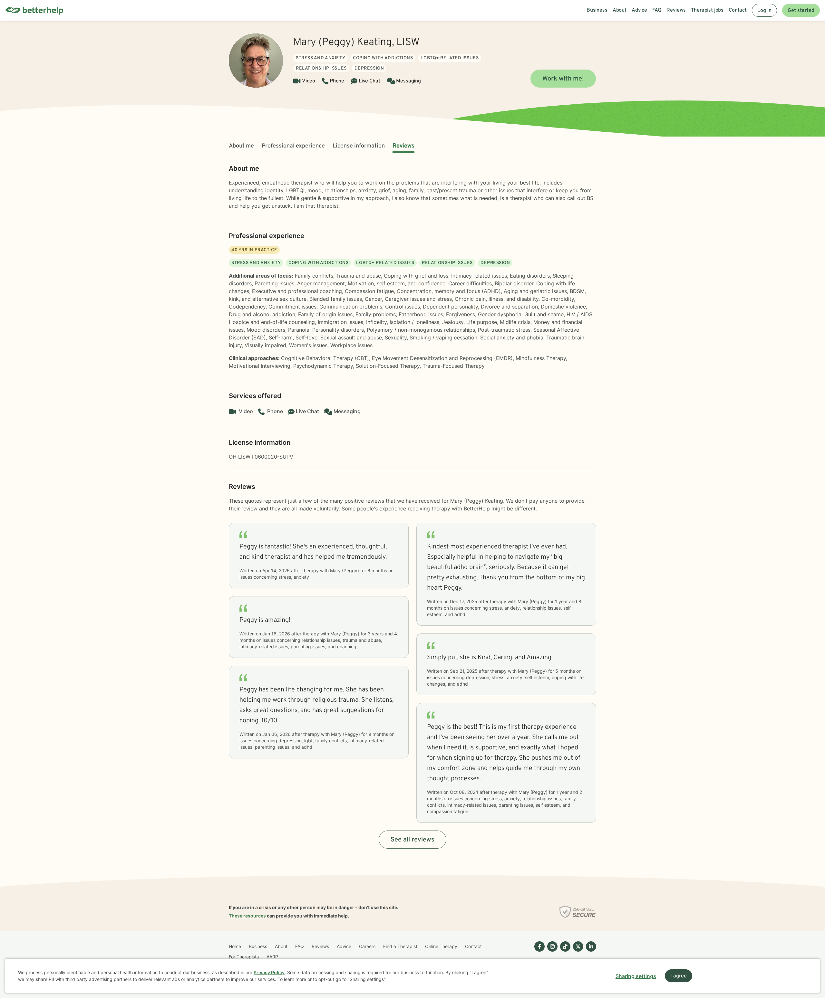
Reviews (403, 146)
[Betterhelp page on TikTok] (564, 951)
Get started (801, 10)
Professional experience (293, 146)
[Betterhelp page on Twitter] (576, 951)
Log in (764, 10)
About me (241, 146)
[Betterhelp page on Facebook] (538, 951)
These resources (247, 915)
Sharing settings (636, 976)
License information (359, 146)
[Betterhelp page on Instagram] (551, 951)
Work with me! (563, 79)
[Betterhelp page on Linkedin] (589, 951)
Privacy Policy (269, 972)
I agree (678, 976)
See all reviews (412, 840)
